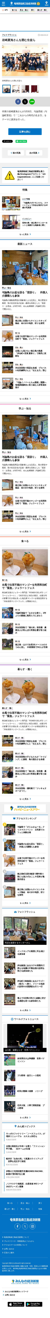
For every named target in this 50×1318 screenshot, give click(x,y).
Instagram (32, 1226)
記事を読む (25, 131)
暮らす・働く (42, 10)
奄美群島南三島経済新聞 (23, 3)
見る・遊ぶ (24, 10)
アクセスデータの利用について (15, 1245)
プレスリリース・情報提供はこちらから (19, 1241)
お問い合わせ (9, 1249)
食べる (14, 10)
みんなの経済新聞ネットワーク (25, 1282)
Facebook (17, 1226)
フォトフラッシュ (9, 35)
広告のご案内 (9, 1253)
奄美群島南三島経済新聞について (16, 1237)
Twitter (25, 1226)
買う (32, 10)
